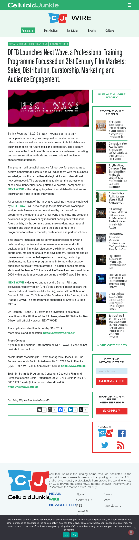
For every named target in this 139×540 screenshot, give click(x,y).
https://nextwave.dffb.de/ (59, 333)
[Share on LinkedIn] (70, 409)
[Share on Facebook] (60, 409)
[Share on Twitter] (81, 409)
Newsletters (63, 505)
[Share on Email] (39, 409)
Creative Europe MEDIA (42, 400)
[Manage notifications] (131, 532)
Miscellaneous (38, 44)
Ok (66, 535)
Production (28, 31)
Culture (109, 31)
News (55, 494)
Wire (54, 499)
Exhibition (72, 31)
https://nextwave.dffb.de (23, 387)
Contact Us (84, 500)
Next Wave (28, 400)
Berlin (15, 400)
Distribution (50, 31)
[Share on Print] (50, 409)
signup (111, 411)
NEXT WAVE (16, 189)
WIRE (81, 18)
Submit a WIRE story (112, 96)
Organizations (18, 44)
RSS (79, 505)
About (80, 494)
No (74, 535)
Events (92, 31)
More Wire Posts (112, 345)
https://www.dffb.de (73, 366)
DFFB (21, 400)
